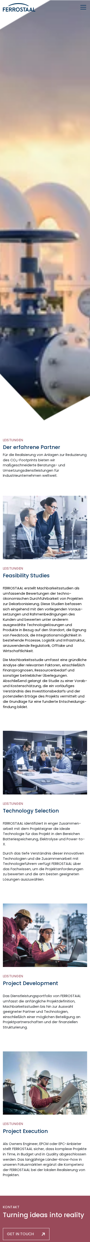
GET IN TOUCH (20, 1234)
